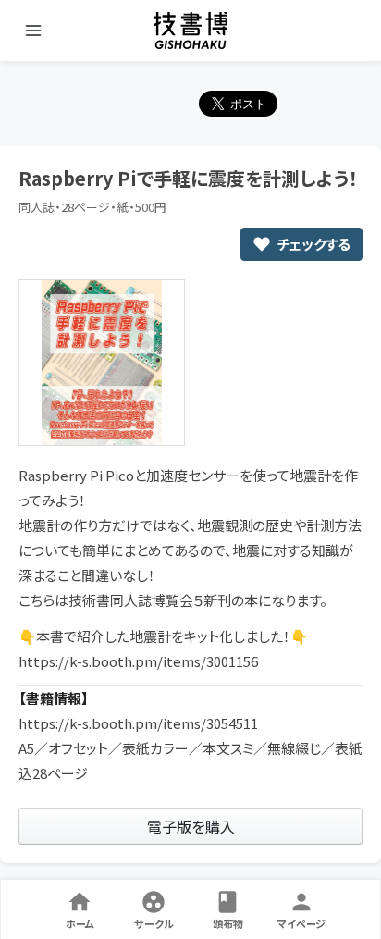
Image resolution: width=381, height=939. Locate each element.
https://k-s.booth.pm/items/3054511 (138, 723)
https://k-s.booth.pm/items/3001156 (138, 661)
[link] (190, 826)
